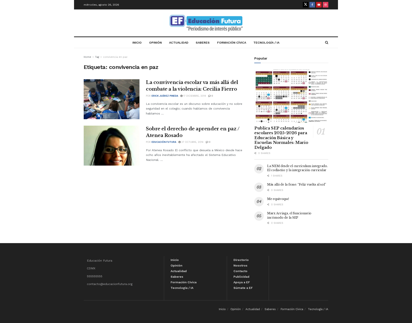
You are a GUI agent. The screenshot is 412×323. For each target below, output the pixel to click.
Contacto (240, 271)
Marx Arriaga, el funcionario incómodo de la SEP (289, 215)
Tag (97, 56)
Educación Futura (163, 142)
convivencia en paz (115, 56)
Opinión (155, 42)
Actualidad (178, 42)
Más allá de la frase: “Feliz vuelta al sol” (296, 184)
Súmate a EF (243, 287)
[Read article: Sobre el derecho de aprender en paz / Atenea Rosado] (111, 146)
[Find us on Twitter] (305, 4)
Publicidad (241, 276)
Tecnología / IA (266, 42)
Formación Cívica (231, 42)
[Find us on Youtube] (319, 4)
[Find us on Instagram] (325, 4)
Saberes (203, 42)
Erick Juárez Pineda (164, 95)
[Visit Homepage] (206, 23)
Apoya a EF (241, 282)
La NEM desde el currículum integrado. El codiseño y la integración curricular (297, 168)
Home (87, 56)
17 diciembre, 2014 (194, 95)
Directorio (241, 260)
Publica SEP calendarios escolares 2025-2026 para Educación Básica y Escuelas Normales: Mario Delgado (281, 138)
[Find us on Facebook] (312, 4)
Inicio (137, 42)
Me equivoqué (278, 199)
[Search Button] (326, 42)
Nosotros (240, 265)
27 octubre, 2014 (191, 142)
